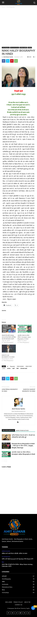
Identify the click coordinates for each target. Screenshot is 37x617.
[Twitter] (8, 61)
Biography (12, 366)
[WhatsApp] (16, 61)
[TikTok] (16, 612)
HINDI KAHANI (20, 366)
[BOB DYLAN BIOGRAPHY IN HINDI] (9, 348)
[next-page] (6, 461)
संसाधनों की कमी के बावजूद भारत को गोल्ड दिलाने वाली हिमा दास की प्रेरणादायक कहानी (9, 337)
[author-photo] (18, 406)
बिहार (3, 562)
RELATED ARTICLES (8, 430)
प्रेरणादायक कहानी (23, 368)
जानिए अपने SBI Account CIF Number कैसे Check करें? (17, 559)
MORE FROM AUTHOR (22, 430)
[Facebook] (3, 61)
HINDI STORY (29, 366)
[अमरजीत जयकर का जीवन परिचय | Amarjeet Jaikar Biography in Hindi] (25, 328)
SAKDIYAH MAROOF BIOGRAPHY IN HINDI (28, 390)
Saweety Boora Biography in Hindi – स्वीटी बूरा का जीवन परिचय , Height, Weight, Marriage (23, 446)
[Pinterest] (12, 61)
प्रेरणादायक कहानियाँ (23, 47)
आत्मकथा (8, 368)
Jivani (4, 368)
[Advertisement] (18, 28)
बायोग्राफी (29, 47)
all (7, 366)
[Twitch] (20, 612)
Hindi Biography (11, 7)
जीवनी (17, 368)
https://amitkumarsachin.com (18, 411)
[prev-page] (3, 461)
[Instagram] (12, 612)
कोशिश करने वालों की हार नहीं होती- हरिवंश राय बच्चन (14, 553)
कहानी (13, 368)
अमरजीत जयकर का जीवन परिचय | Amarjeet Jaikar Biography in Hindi (24, 337)
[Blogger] (18, 422)
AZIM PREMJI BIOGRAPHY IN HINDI (10, 390)
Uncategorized (6, 556)
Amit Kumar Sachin (8, 57)
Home (3, 7)
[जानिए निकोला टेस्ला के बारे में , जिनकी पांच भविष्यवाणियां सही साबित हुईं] (6, 437)
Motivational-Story (14, 47)
